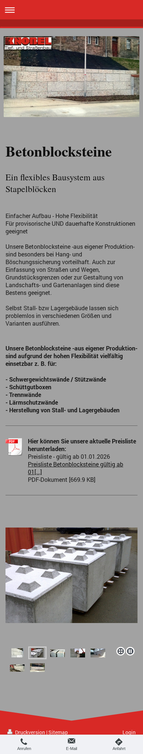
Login (129, 732)
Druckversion (30, 732)
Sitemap (58, 732)
